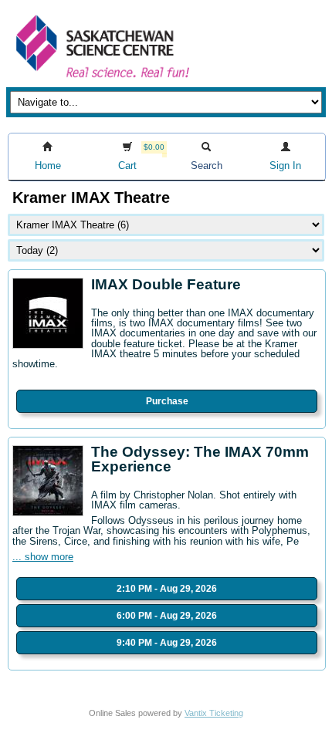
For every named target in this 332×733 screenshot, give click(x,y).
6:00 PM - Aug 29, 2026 (167, 615)
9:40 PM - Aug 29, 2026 (167, 642)
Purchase (167, 401)
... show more (42, 556)
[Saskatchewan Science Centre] (101, 79)
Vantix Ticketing (214, 713)
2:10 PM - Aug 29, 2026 (167, 588)
